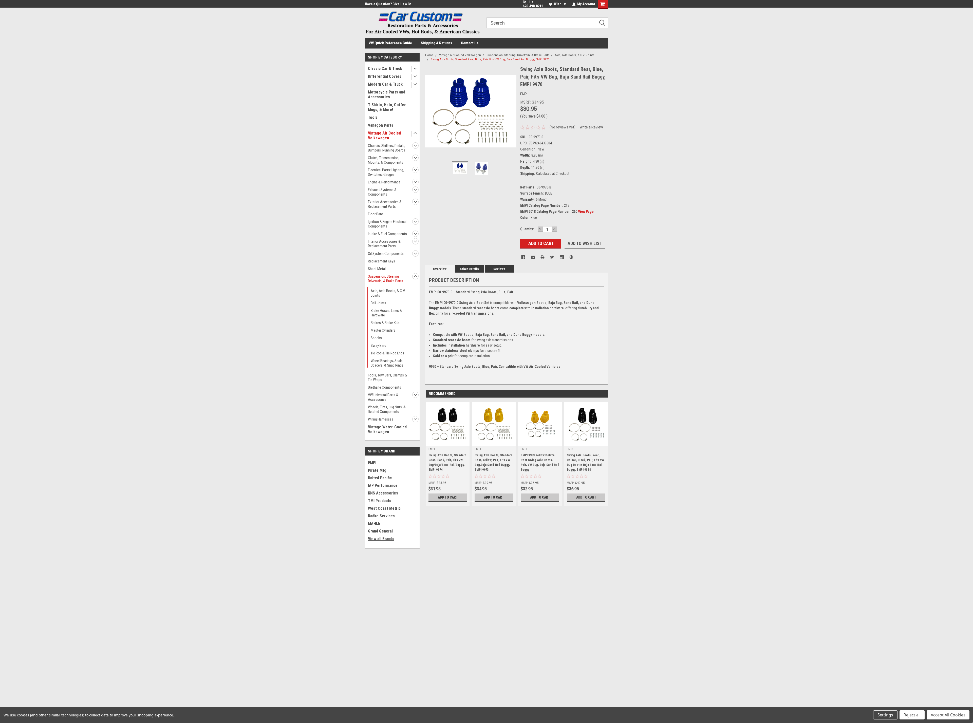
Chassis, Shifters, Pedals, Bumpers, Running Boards (386, 148)
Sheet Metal (377, 269)
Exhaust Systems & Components (382, 192)
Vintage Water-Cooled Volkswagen (387, 429)
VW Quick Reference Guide (390, 43)
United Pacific (380, 477)
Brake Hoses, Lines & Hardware (386, 312)
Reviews (499, 269)
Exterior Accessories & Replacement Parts (385, 204)
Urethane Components (384, 387)
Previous (430, 111)
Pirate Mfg (377, 470)
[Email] (533, 257)
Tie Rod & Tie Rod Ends (387, 353)
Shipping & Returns (436, 43)
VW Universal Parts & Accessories (383, 397)
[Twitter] (552, 257)
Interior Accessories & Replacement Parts (384, 243)
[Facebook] (523, 257)
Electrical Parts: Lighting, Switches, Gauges (386, 172)
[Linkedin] (562, 257)
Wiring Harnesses (380, 419)
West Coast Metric (384, 508)
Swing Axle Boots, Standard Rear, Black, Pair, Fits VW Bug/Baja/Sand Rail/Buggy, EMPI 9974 (447, 462)
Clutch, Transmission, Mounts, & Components (385, 160)
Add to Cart (448, 497)
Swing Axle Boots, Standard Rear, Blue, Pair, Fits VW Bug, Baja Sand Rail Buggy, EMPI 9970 (490, 59)
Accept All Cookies (948, 715)
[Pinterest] (571, 257)
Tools (373, 117)
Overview (439, 269)
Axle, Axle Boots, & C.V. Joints (388, 293)
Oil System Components (386, 253)
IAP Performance (383, 485)
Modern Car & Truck (385, 84)
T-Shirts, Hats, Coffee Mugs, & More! (387, 107)
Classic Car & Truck (385, 68)
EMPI (372, 462)
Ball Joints (378, 303)
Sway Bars (378, 345)
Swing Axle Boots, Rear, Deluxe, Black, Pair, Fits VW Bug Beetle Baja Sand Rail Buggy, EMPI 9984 (585, 462)
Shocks (376, 338)
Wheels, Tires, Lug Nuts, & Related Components (387, 409)
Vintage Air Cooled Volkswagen (384, 135)
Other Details (469, 269)
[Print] (542, 257)
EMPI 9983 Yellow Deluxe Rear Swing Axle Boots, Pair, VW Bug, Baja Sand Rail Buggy (540, 462)
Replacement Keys (381, 261)
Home (429, 55)
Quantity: (527, 229)
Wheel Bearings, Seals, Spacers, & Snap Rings (387, 363)
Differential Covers (384, 76)
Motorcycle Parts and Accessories (386, 94)
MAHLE (374, 523)
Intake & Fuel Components (387, 234)
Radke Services (381, 515)
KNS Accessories (383, 493)
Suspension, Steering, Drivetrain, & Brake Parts (385, 278)
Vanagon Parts (380, 125)
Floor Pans (376, 214)
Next (511, 111)
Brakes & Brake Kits (385, 322)
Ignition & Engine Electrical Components (387, 224)
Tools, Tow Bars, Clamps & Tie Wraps (387, 377)
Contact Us (469, 43)
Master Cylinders (383, 330)
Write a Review (591, 127)
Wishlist (560, 4)
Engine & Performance (384, 182)
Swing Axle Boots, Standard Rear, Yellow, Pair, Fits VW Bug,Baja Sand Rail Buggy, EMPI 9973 (494, 462)
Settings (885, 715)
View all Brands (381, 538)
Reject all (912, 715)
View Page (586, 212)
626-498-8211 (533, 6)
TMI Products (379, 500)
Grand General (380, 531)
